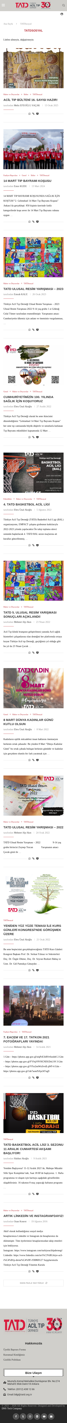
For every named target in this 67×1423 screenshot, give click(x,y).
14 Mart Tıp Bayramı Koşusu (27, 181)
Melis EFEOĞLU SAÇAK (27, 105)
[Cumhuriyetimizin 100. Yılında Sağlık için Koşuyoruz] (33, 365)
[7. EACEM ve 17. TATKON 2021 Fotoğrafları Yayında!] (33, 1006)
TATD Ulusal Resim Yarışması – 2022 (33, 827)
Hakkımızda (33, 1343)
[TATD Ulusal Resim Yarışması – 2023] (33, 257)
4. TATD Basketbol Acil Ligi (26, 504)
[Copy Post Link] (33, 114)
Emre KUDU (20, 186)
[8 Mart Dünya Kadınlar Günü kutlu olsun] (33, 688)
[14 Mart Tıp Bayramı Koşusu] (33, 149)
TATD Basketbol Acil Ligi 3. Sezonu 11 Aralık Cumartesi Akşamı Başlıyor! (33, 1149)
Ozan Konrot (20, 1221)
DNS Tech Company (12, 1408)
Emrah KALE (21, 294)
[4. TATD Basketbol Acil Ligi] (33, 473)
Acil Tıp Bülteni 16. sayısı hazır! (30, 100)
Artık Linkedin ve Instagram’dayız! (33, 1216)
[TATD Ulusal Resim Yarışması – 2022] (33, 795)
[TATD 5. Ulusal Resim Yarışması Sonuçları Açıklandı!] (33, 581)
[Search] (63, 5)
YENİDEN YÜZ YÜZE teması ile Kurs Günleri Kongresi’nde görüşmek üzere (32, 930)
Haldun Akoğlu (21, 1158)
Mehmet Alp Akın (22, 622)
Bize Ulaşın (33, 1373)
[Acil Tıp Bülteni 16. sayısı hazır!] (33, 68)
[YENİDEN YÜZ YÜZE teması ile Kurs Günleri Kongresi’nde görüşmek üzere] (33, 894)
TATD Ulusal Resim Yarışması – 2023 (33, 289)
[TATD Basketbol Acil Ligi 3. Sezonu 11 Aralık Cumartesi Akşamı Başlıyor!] (33, 1113)
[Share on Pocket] (37, 114)
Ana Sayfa (8, 23)
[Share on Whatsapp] (30, 114)
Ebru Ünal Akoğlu (23, 406)
